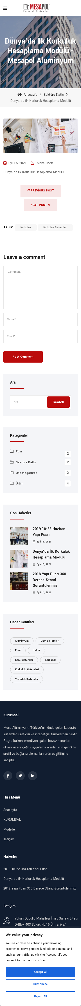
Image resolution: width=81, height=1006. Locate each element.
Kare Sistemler (24, 660)
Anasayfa (30, 94)
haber (36, 650)
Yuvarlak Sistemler (26, 679)
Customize (40, 984)
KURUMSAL (12, 819)
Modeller (9, 829)
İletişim (8, 839)
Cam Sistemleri (49, 641)
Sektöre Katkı (54, 94)
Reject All (40, 996)
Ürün (19, 483)
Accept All (40, 972)
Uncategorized (26, 473)
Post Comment (23, 357)
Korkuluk (25, 227)
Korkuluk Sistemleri (55, 227)
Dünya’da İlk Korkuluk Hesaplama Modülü (51, 554)
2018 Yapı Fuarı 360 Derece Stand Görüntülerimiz (49, 579)
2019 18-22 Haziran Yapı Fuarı (49, 531)
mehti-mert (45, 163)
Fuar (19, 451)
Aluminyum (22, 641)
